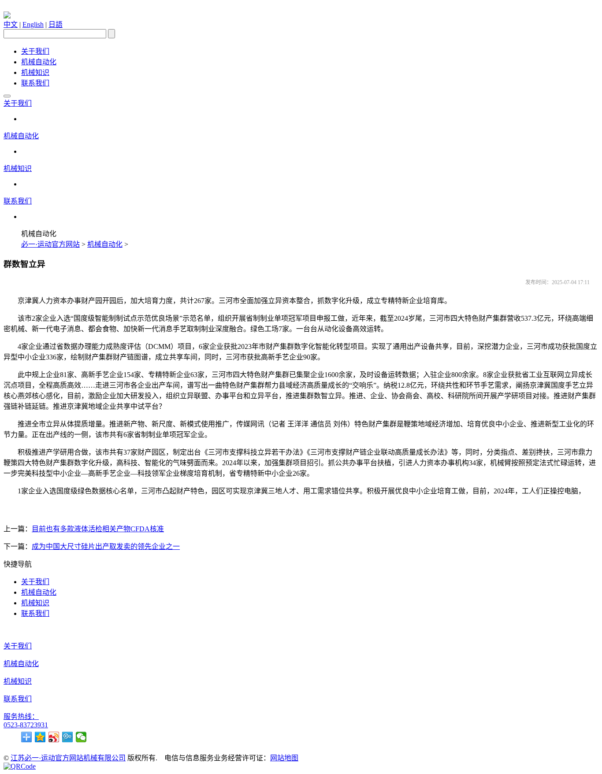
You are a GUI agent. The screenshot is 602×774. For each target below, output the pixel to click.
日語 (55, 24)
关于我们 (35, 51)
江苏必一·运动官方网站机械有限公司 (68, 758)
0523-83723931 (26, 725)
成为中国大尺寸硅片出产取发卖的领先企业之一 (106, 546)
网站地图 (284, 758)
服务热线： (21, 716)
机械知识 (35, 72)
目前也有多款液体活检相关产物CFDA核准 (98, 529)
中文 (11, 24)
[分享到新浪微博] (53, 737)
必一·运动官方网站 (50, 244)
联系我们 (35, 83)
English (33, 24)
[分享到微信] (81, 737)
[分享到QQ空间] (40, 737)
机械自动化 (38, 62)
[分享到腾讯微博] (67, 737)
